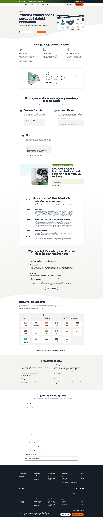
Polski (70, 467)
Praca (82, 475)
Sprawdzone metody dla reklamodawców (29, 373)
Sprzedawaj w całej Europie (52, 476)
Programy (50, 498)
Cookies (38, 488)
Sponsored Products (62, 211)
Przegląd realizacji (37, 473)
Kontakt (82, 473)
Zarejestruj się (41, 32)
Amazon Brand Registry (53, 261)
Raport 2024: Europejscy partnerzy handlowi (68, 506)
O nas (82, 498)
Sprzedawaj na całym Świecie (51, 479)
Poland (76, 467)
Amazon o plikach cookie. (46, 514)
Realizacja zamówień (37, 498)
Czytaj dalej (56, 383)
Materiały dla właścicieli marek (24, 477)
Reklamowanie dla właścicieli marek (28, 375)
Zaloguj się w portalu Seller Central (43, 200)
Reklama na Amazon (51, 475)
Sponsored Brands (45, 213)
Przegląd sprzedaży (22, 473)
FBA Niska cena (36, 479)
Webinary (63, 476)
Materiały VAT (64, 475)
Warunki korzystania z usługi (45, 488)
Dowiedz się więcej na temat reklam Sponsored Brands (68, 128)
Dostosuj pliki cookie (65, 514)
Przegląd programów (51, 473)
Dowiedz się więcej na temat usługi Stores (34, 155)
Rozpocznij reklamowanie (26, 32)
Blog (81, 476)
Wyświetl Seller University (26, 384)
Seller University (64, 478)
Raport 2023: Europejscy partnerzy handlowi (68, 480)
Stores (38, 215)
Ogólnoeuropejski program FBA (38, 477)
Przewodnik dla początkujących (21, 476)
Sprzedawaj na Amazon (23, 498)
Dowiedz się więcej (55, 185)
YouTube (82, 478)
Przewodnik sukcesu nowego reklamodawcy (29, 371)
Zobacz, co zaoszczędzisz (40, 1)
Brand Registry (50, 480)
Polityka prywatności (33, 488)
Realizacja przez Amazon (38, 475)
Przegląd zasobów (65, 473)
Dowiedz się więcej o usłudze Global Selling (56, 350)
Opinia (81, 467)
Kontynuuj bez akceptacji (77, 510)
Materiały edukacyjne (65, 498)
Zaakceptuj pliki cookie (77, 514)
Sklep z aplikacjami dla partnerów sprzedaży (69, 482)
